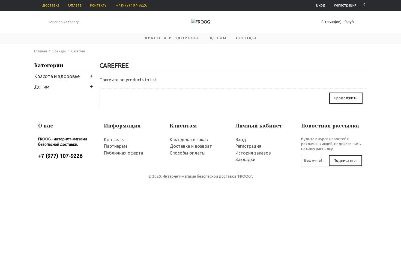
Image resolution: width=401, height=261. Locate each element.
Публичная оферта (123, 152)
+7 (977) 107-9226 (60, 156)
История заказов (253, 152)
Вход (240, 139)
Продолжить (346, 98)
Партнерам (115, 146)
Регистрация (248, 146)
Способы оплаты (187, 152)
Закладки (245, 159)
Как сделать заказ (189, 139)
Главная (40, 51)
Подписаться (345, 160)
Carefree (78, 51)
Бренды (59, 51)
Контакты (114, 139)
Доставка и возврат (191, 146)
